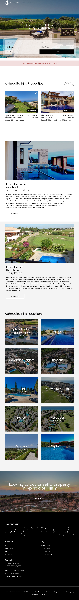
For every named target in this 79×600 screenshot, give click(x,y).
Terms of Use (45, 548)
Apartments (9, 548)
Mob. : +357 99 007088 (12, 573)
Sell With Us (8, 554)
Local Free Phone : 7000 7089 (14, 570)
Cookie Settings (46, 554)
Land (6, 551)
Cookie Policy (45, 551)
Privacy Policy (45, 546)
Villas (6, 546)
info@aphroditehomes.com (14, 576)
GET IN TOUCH (39, 498)
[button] (22, 42)
